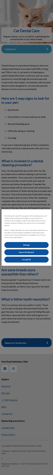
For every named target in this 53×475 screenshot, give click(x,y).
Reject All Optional (26, 252)
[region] (26, 237)
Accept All (26, 259)
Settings (26, 245)
